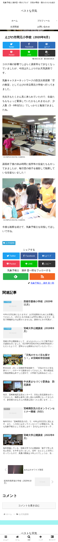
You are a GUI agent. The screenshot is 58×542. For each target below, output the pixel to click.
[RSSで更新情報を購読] (42, 276)
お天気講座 (10, 243)
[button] (46, 53)
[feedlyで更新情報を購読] (16, 276)
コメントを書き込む (29, 505)
